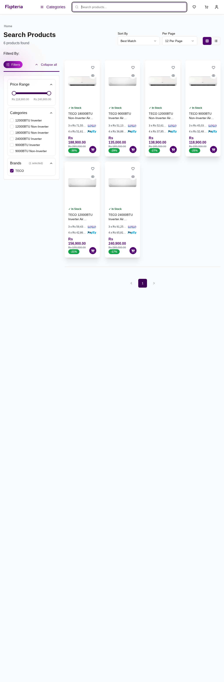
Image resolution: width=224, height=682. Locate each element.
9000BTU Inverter (27, 145)
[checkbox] (12, 120)
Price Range (20, 84)
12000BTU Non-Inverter (32, 126)
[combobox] (139, 41)
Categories (18, 113)
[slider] (14, 93)
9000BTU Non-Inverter (31, 151)
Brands (26, 163)
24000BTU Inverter (28, 139)
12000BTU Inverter (28, 120)
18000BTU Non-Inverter (32, 132)
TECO (19, 170)
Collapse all (49, 64)
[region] (110, 26)
